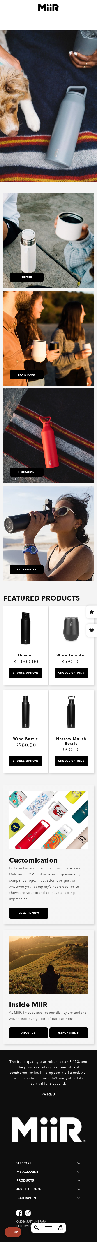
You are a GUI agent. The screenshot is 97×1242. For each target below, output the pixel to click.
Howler (25, 655)
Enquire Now (29, 912)
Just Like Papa (36, 1221)
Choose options (26, 672)
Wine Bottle (25, 739)
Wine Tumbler (71, 655)
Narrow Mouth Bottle (71, 741)
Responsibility (69, 1032)
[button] (61, 1228)
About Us (28, 1032)
